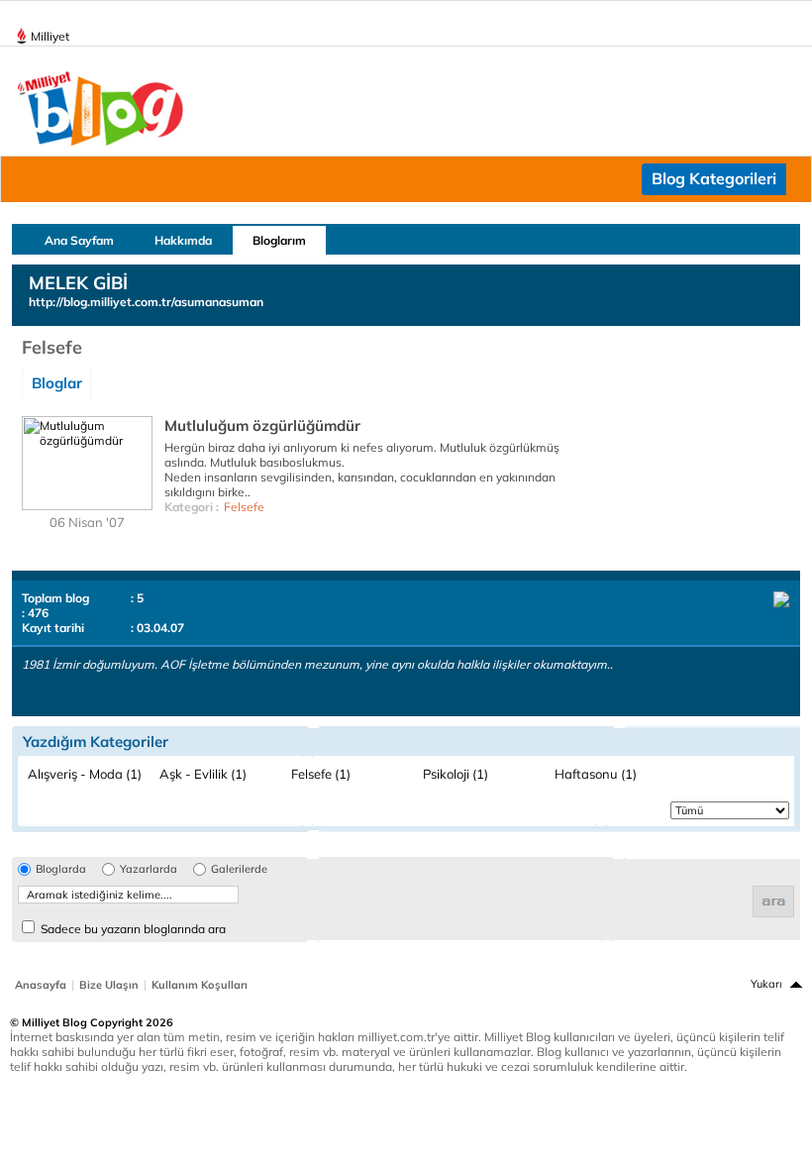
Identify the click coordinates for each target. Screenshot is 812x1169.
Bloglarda (61, 869)
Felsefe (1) (321, 774)
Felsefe (244, 506)
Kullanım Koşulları (200, 985)
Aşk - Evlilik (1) (203, 774)
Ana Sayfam (79, 240)
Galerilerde (239, 869)
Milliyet (50, 36)
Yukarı (766, 984)
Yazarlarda (148, 869)
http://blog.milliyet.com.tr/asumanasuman (146, 301)
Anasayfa (40, 985)
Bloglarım (279, 240)
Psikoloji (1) (455, 774)
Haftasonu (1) (596, 774)
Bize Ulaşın (109, 985)
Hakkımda (183, 240)
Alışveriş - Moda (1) (85, 774)
